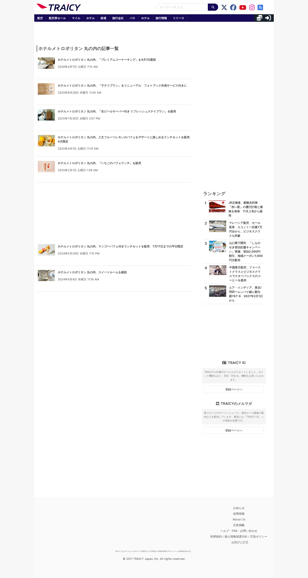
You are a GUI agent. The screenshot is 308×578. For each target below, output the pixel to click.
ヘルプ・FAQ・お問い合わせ (238, 531)
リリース (178, 18)
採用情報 (239, 513)
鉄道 (103, 18)
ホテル (90, 18)
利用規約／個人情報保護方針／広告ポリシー (238, 536)
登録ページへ (233, 389)
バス (132, 18)
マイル (76, 18)
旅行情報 (161, 18)
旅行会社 (118, 18)
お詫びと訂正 (239, 542)
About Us (239, 519)
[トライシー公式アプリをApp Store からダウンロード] (57, 526)
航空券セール (57, 18)
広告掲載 (239, 525)
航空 (40, 18)
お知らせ (239, 508)
